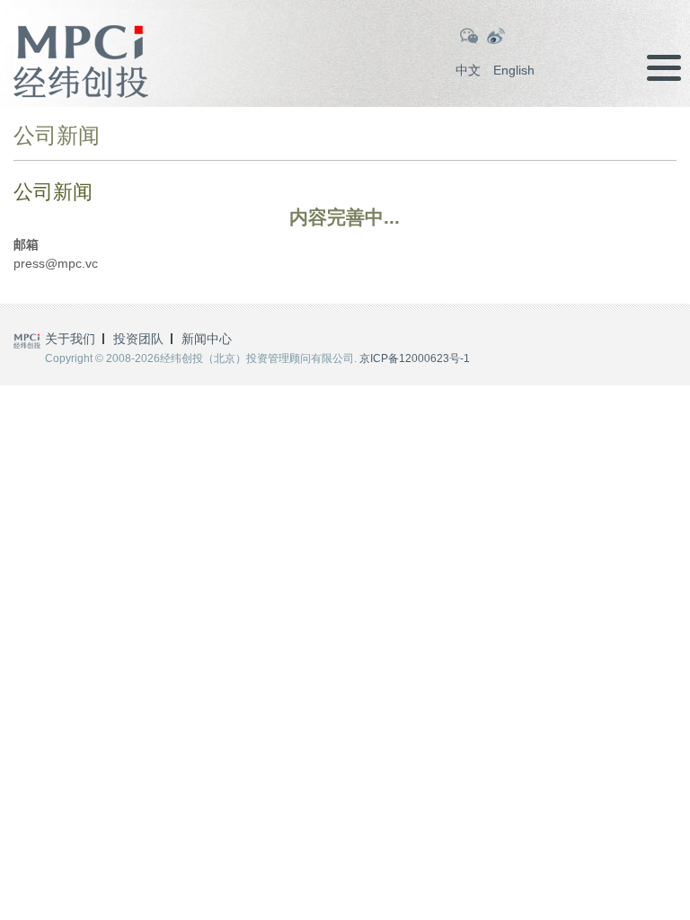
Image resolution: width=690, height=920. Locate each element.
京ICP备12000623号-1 (414, 358)
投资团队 (138, 339)
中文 (468, 70)
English (514, 70)
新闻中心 (206, 339)
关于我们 (70, 339)
